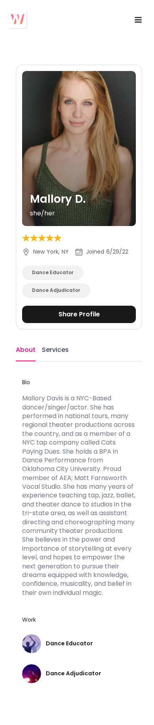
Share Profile (79, 314)
